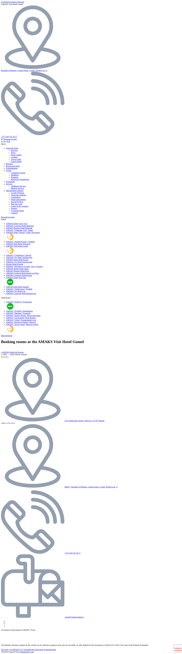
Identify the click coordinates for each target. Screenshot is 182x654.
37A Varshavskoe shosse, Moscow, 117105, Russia (84, 421)
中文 (8, 141)
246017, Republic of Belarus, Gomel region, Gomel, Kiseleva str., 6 (90, 487)
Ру (5, 141)
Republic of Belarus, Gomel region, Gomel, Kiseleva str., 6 (24, 70)
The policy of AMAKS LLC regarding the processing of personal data (28, 650)
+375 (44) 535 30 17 (9, 137)
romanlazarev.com (27, 652)
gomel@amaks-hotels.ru (74, 617)
